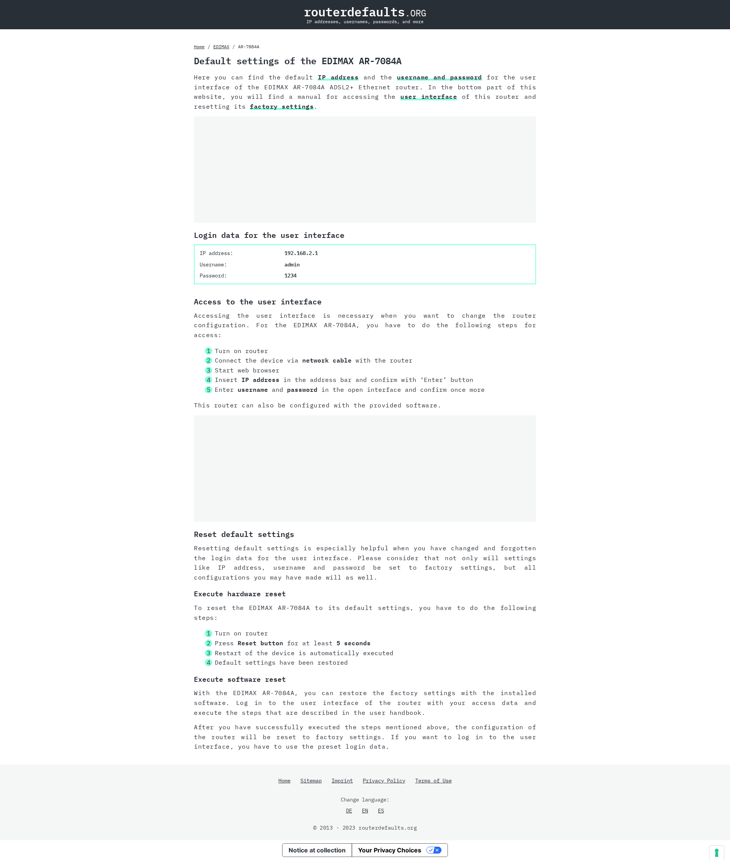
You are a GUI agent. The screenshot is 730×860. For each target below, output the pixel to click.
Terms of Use (433, 780)
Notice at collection (317, 850)
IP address (338, 77)
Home (199, 46)
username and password (439, 77)
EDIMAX (221, 46)
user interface (428, 96)
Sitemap (311, 780)
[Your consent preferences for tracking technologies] (716, 853)
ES (381, 810)
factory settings (282, 106)
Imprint (342, 780)
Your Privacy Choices (389, 850)
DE (349, 810)
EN (365, 810)
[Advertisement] (365, 169)
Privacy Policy (384, 780)
